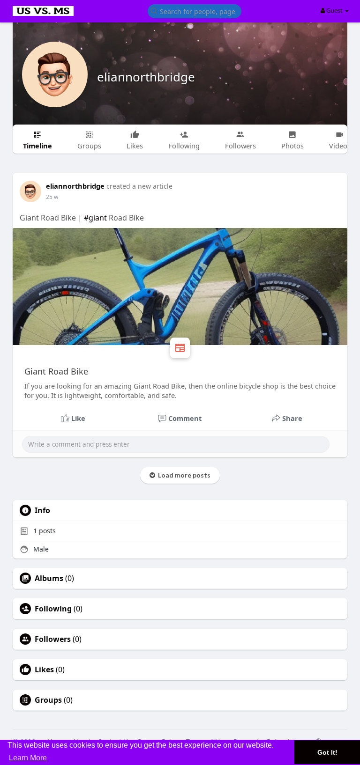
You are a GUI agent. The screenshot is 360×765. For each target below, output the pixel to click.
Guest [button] (334, 10)
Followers (53, 639)
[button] (194, 10)
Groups (48, 700)
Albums (49, 578)
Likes (44, 669)
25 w (52, 197)
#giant (95, 218)
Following (53, 608)
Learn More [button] (28, 758)
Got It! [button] (327, 752)
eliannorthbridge (146, 76)
